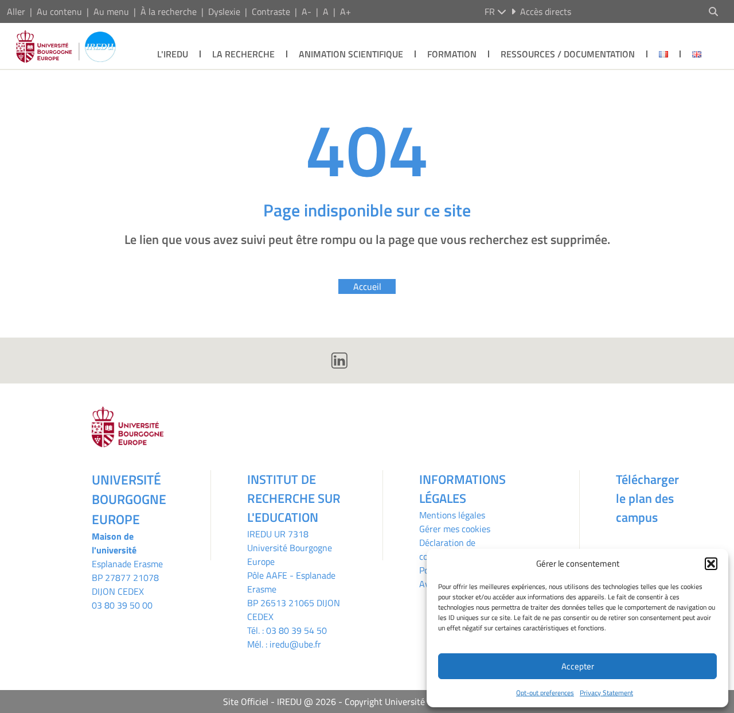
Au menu (111, 11)
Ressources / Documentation (568, 54)
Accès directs (545, 11)
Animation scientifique (351, 54)
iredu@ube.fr (295, 644)
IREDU (260, 534)
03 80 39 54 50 (296, 630)
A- (306, 11)
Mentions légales (452, 515)
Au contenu (59, 11)
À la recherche (168, 11)
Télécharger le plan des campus (647, 498)
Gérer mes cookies (454, 529)
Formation (452, 54)
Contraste (271, 11)
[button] (711, 563)
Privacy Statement (606, 692)
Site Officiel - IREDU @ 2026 (279, 701)
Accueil (367, 286)
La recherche (243, 54)
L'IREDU (172, 54)
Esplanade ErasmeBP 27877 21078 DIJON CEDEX (127, 577)
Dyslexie (224, 11)
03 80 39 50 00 (122, 605)
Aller (16, 11)
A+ (345, 11)
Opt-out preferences (545, 692)
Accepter (577, 666)
